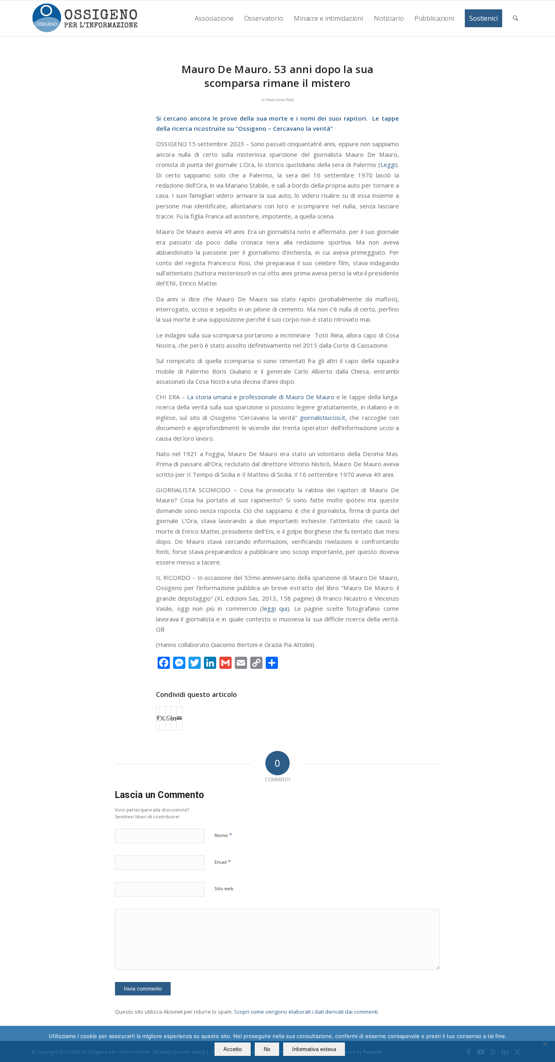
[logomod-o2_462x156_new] (85, 18)
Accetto (232, 1049)
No (267, 1049)
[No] (545, 1044)
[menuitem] (213, 18)
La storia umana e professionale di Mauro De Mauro (260, 397)
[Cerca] (515, 18)
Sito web (224, 888)
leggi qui (275, 608)
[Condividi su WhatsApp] (168, 718)
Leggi (388, 164)
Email (223, 861)
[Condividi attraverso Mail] (179, 718)
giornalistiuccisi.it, (323, 417)
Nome (223, 835)
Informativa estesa (314, 1049)
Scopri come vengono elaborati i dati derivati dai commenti (306, 1011)
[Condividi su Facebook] (157, 718)
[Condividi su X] (162, 718)
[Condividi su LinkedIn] (173, 718)
